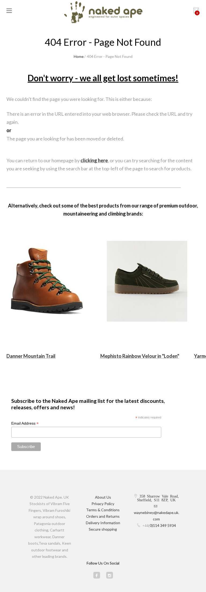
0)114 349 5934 (163, 525)
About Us (103, 497)
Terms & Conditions (103, 510)
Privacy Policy (102, 503)
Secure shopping (103, 529)
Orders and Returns (103, 516)
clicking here (94, 160)
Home (79, 56)
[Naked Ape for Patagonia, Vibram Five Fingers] (103, 13)
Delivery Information (103, 522)
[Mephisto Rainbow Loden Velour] (147, 281)
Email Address (25, 423)
